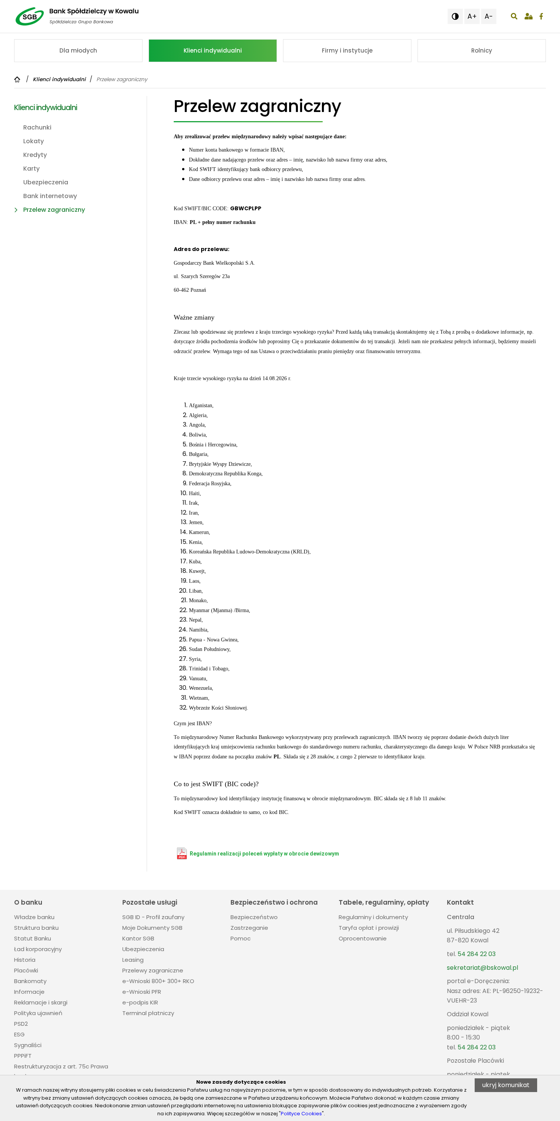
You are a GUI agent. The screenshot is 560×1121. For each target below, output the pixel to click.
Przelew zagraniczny (54, 209)
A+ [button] (472, 16)
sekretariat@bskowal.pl (482, 967)
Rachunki (37, 127)
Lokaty (33, 141)
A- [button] (489, 16)
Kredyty (35, 154)
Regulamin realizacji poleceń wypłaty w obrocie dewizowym (264, 854)
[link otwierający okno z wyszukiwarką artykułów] (514, 16)
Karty (31, 168)
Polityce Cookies (301, 1113)
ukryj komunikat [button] (506, 1085)
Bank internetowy (50, 196)
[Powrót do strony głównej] (18, 79)
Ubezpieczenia (45, 182)
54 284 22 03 (477, 954)
